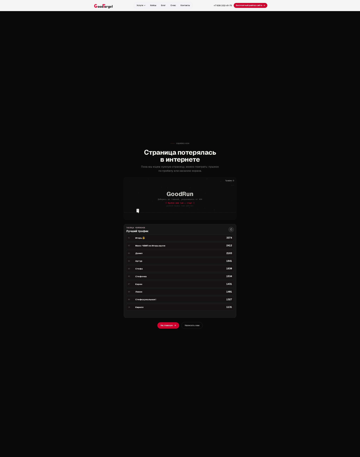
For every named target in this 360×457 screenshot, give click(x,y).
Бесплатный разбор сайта (250, 5)
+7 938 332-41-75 (223, 5)
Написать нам (192, 325)
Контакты (185, 5)
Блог (163, 5)
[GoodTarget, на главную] (103, 5)
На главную (168, 325)
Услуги (140, 5)
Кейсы (153, 5)
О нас (173, 5)
